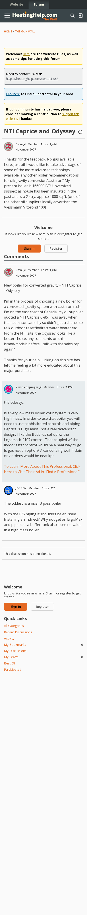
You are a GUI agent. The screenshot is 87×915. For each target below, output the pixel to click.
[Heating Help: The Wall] (34, 15)
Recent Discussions (18, 632)
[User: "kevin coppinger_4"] (8, 389)
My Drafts (43, 657)
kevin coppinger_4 (28, 387)
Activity (9, 638)
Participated (12, 669)
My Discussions (15, 651)
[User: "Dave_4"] (8, 146)
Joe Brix (21, 488)
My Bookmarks (43, 644)
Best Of (9, 663)
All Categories (14, 626)
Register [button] (56, 248)
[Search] (72, 15)
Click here (13, 94)
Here (26, 54)
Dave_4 (20, 144)
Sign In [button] (29, 248)
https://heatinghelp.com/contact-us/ (32, 78)
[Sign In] (81, 15)
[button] (80, 132)
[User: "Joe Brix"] (8, 490)
